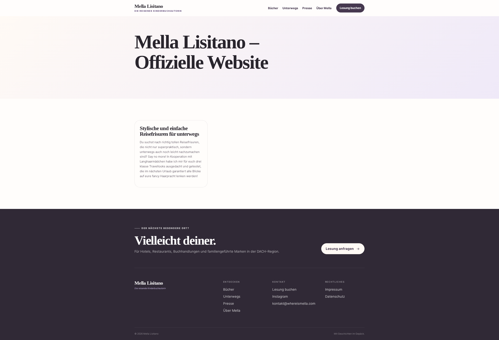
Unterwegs (290, 8)
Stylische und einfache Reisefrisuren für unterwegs (169, 131)
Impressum (333, 289)
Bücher (273, 8)
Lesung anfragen (340, 249)
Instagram (280, 296)
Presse (307, 8)
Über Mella (324, 8)
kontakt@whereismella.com (293, 303)
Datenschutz (335, 296)
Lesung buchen (350, 8)
